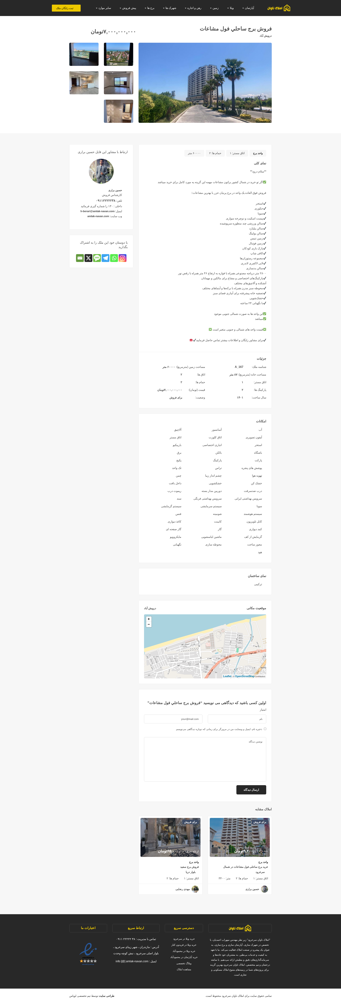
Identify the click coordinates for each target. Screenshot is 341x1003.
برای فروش (175, 397)
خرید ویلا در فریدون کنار (183, 944)
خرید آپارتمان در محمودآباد (184, 957)
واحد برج (258, 153)
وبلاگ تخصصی (183, 963)
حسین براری (252, 889)
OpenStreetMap (245, 676)
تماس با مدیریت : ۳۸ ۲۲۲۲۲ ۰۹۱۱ (136, 939)
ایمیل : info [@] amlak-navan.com (136, 961)
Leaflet (227, 676)
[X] (88, 258)
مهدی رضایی (182, 889)
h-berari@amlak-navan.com (97, 211)
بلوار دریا (191, 871)
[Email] (80, 258)
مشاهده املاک (184, 969)
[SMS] (97, 258)
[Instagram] (122, 258)
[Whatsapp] (114, 258)
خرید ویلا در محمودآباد (184, 951)
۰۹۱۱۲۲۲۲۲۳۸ (105, 200)
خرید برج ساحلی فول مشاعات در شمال (245, 866)
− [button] (149, 624)
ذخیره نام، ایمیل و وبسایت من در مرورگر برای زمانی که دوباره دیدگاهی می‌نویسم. (218, 729)
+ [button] (149, 619)
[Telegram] (105, 258)
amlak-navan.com (98, 216)
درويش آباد (266, 35)
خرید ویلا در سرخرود (184, 938)
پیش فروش (128, 7)
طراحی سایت (106, 995)
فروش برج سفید (189, 866)
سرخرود (260, 871)
